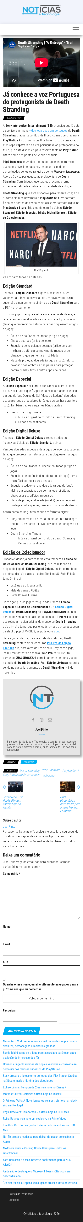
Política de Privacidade (21, 1193)
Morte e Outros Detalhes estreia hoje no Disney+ (33, 1094)
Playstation (29, 761)
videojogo (48, 775)
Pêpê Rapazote (51, 770)
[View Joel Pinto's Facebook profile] (33, 720)
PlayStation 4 (70, 771)
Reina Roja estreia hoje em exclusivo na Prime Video (34, 1118)
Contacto (14, 1199)
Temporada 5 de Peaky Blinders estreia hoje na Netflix (13, 802)
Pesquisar (9, 1010)
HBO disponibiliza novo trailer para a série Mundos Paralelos (70, 804)
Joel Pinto (9, 826)
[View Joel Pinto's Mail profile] (50, 720)
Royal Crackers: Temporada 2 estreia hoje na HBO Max (36, 1112)
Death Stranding (29, 771)
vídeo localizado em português (48, 130)
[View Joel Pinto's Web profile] (41, 720)
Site (5, 962)
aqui (56, 631)
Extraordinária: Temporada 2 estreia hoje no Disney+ (34, 1087)
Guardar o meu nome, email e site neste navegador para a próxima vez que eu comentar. (40, 987)
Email (6, 944)
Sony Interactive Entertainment (21, 775)
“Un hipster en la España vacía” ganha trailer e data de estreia (40, 1183)
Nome (6, 926)
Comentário (11, 873)
